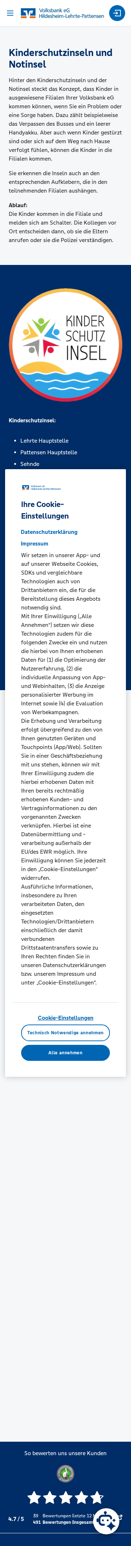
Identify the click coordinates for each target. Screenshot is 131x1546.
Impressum (34, 543)
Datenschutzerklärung (49, 531)
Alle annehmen (65, 1053)
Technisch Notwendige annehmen (65, 1033)
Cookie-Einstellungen (66, 1017)
